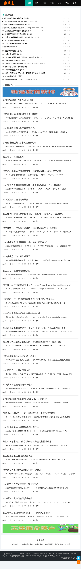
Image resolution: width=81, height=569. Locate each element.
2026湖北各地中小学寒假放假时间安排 (21, 427)
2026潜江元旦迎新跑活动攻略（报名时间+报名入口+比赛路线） (32, 185)
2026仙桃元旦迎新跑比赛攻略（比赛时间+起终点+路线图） (30, 228)
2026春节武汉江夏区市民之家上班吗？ (21, 484)
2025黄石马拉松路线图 (13, 156)
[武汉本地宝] (9, 3)
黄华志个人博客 (27, 544)
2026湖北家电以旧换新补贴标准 (17, 455)
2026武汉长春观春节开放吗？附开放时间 (22, 470)
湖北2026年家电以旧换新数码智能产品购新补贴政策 (27, 441)
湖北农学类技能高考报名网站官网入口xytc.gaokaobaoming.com (22, 28)
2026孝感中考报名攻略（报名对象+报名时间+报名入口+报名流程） (24, 73)
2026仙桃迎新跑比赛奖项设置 (16, 256)
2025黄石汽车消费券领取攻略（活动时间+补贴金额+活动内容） (32, 341)
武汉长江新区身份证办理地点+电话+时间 (15, 18)
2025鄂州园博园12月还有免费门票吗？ (21, 114)
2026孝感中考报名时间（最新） (12, 76)
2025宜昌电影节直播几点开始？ (12, 51)
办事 (44, 3)
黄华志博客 (39, 544)
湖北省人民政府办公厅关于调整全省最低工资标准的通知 (29, 413)
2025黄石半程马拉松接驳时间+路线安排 (21, 313)
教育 (74, 3)
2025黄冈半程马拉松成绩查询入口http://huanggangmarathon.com (23, 64)
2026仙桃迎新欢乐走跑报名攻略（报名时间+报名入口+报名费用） (33, 213)
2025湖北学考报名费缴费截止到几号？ (15, 43)
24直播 (67, 544)
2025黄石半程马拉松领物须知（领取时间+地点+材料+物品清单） (33, 171)
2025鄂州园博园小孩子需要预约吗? (19, 128)
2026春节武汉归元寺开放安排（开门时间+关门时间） (28, 512)
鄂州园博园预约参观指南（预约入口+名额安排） (25, 398)
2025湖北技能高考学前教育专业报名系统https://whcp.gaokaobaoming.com (26, 31)
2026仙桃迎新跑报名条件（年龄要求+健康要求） (25, 242)
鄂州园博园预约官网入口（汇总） (18, 99)
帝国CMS (69, 558)
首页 (29, 3)
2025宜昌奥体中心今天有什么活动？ (14, 60)
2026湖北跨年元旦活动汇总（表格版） (21, 356)
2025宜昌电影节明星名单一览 (12, 54)
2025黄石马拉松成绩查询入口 (16, 270)
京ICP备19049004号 (29, 556)
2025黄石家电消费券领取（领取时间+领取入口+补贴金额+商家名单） (35, 327)
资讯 (36, 3)
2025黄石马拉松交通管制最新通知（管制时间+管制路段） (30, 299)
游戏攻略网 (59, 544)
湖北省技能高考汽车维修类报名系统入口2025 (17, 34)
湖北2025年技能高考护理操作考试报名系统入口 (17, 25)
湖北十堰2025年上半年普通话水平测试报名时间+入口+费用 (21, 37)
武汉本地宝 (16, 544)
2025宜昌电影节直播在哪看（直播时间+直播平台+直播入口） (22, 57)
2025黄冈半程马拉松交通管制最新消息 (15, 67)
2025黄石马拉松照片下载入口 (16, 370)
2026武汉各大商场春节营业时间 (17, 498)
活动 (67, 3)
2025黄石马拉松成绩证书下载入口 (19, 384)
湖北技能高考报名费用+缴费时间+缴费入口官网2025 (19, 21)
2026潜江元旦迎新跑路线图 (15, 199)
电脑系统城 (49, 544)
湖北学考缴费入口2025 (9, 47)
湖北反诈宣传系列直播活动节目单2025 (15, 40)
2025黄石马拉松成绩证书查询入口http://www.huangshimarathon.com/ (36, 285)
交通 (52, 3)
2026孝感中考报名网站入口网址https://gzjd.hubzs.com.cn (21, 79)
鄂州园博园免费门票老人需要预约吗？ (20, 142)
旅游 (59, 3)
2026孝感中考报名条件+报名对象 (13, 70)
